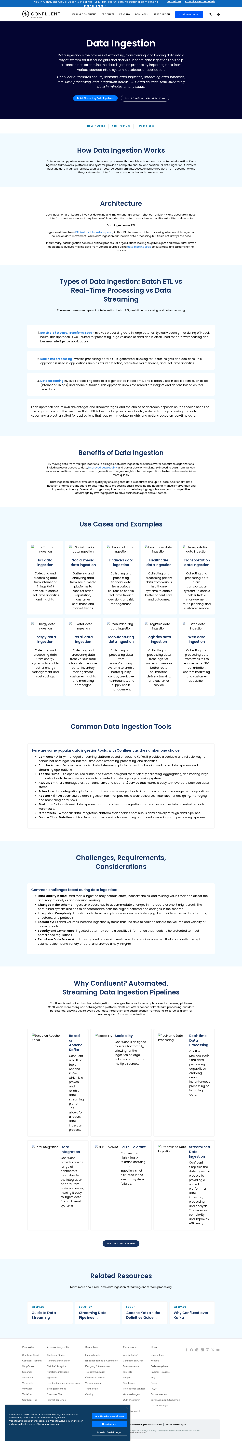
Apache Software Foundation (132, 1432)
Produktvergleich (131, 1411)
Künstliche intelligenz (58, 1372)
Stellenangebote (159, 1366)
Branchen (91, 1347)
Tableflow (27, 1394)
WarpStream (28, 1366)
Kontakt (155, 1360)
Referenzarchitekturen (58, 1360)
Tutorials (127, 1372)
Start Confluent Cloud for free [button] (145, 98)
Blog (153, 1377)
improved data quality (102, 467)
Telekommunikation (95, 1372)
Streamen (27, 1372)
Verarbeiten (28, 1383)
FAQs (154, 1388)
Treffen (126, 1405)
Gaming (89, 1394)
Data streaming (52, 381)
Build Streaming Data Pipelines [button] (95, 98)
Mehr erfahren (94, 5)
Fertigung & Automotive (97, 1366)
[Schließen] (127, 1408)
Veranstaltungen (131, 1394)
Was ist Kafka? (130, 1355)
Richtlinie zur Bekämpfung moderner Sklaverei (140, 1424)
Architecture (121, 126)
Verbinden (27, 1377)
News (154, 1383)
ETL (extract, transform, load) (94, 232)
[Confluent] (41, 14)
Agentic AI (52, 1377)
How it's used (146, 126)
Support (127, 1377)
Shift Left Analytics (56, 1366)
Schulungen (129, 1383)
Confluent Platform (32, 1360)
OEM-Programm (131, 1400)
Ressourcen (130, 1347)
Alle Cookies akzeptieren (109, 1416)
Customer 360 (54, 1394)
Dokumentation (131, 1366)
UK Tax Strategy (159, 1405)
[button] (121, 336)
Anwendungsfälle (58, 1347)
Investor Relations (160, 1372)
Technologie (91, 1388)
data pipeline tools (139, 247)
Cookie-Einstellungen (175, 1424)
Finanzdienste (92, 1355)
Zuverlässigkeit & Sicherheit (165, 1400)
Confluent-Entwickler (133, 1360)
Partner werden (159, 1394)
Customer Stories (56, 1355)
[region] (67, 1423)
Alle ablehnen (110, 1424)
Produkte (28, 1347)
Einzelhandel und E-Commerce (101, 1360)
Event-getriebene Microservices (63, 1383)
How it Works (96, 126)
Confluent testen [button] (189, 14)
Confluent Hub (29, 1400)
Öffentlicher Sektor (95, 1377)
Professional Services (134, 1388)
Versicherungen (93, 1383)
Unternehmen (158, 1355)
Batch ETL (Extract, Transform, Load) (67, 333)
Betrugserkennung (56, 1388)
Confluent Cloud (30, 1355)
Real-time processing (56, 359)
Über (154, 1347)
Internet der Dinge (56, 1400)
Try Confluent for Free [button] (121, 1243)
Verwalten (27, 1388)
